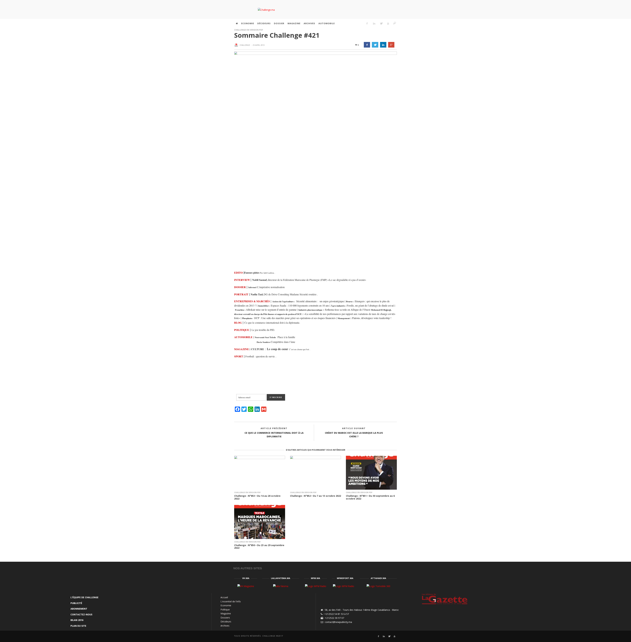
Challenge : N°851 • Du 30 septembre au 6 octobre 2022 (370, 497)
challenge (245, 45)
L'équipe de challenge (84, 597)
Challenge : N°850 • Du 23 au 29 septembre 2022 (259, 547)
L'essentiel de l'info (231, 601)
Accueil (224, 597)
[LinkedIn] (374, 23)
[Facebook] (367, 23)
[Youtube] (388, 23)
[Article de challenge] (236, 45)
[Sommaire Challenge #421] (315, 158)
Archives (225, 625)
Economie (226, 605)
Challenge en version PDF (248, 29)
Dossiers (225, 617)
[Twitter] (381, 23)
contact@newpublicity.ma (338, 622)
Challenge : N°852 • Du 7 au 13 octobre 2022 (315, 495)
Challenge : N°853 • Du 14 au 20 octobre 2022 (257, 497)
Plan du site (78, 625)
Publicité (76, 603)
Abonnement (78, 608)
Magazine (226, 613)
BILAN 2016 (76, 620)
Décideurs (226, 621)
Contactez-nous (81, 614)
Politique (225, 609)
